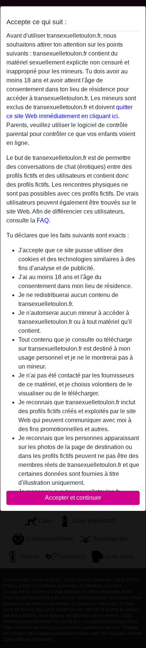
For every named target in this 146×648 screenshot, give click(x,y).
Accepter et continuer (73, 497)
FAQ (43, 220)
